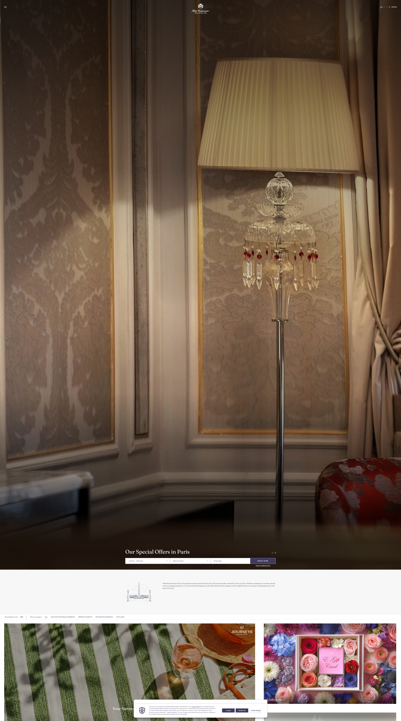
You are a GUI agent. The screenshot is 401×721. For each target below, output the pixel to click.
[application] (200, 709)
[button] (132, 561)
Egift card (120, 617)
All (46, 617)
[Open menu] (5, 7)
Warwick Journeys (85, 617)
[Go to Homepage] (200, 8)
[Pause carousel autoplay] (274, 553)
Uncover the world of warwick (63, 617)
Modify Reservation (263, 565)
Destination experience (104, 617)
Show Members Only (11, 617)
